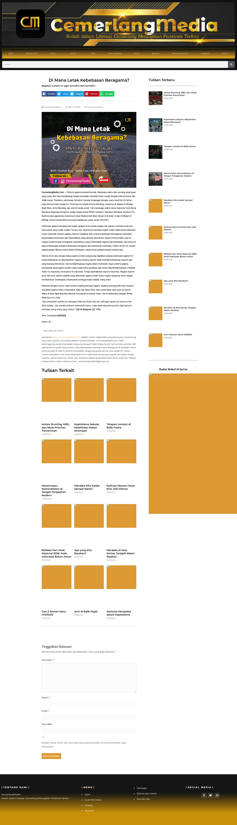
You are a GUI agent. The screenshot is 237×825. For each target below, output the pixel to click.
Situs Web (47, 724)
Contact (225, 53)
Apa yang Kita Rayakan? (83, 552)
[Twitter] (210, 795)
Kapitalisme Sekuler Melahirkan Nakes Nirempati (86, 427)
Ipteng (136, 53)
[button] (49, 94)
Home (10, 53)
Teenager (205, 53)
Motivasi (155, 53)
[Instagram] (217, 795)
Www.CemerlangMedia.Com (67, 337)
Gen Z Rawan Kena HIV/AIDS (178, 334)
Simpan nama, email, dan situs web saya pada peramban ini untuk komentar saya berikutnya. (84, 744)
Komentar (48, 659)
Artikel (73, 53)
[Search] (231, 64)
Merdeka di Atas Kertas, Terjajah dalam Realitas (121, 553)
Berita (52, 53)
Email (45, 710)
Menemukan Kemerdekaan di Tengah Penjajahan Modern (54, 490)
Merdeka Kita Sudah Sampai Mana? (87, 487)
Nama (46, 697)
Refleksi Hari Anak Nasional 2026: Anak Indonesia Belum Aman (56, 553)
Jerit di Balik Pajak (86, 611)
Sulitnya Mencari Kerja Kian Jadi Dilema (121, 487)
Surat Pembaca (114, 53)
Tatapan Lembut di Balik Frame (119, 426)
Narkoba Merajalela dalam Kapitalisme (119, 613)
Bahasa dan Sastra (180, 53)
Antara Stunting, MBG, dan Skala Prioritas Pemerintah (56, 427)
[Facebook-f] (204, 795)
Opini (93, 53)
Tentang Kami (31, 53)
